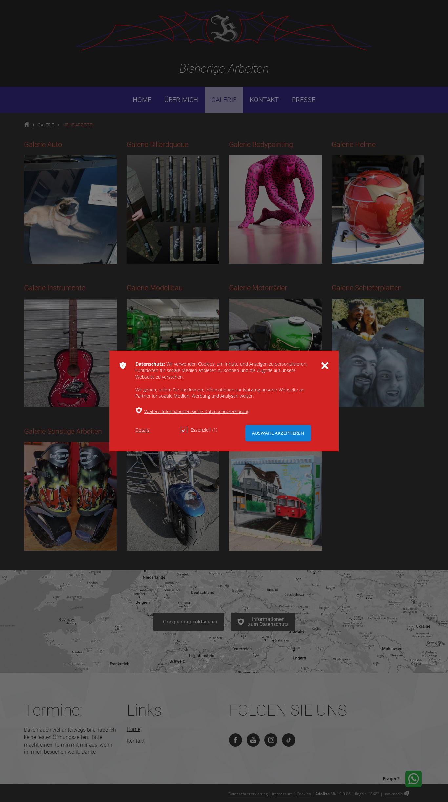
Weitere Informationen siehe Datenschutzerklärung (196, 411)
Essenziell (204, 430)
